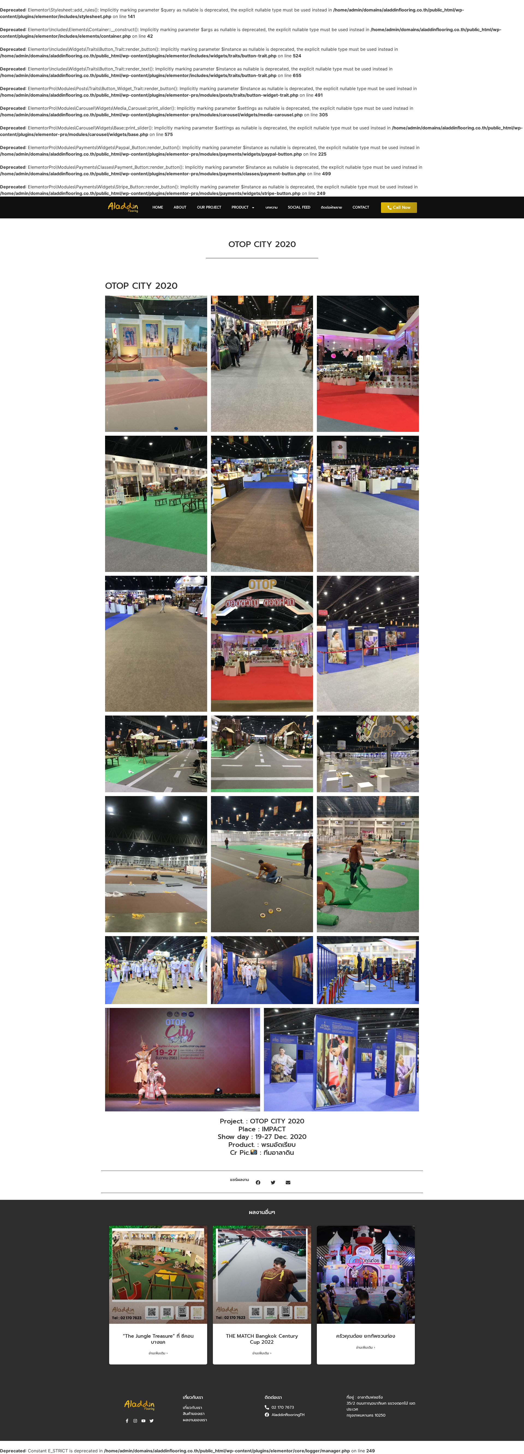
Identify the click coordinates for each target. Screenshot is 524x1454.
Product (240, 207)
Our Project (209, 207)
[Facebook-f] (127, 1421)
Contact (361, 207)
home (158, 207)
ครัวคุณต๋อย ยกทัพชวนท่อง (365, 1336)
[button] (258, 1182)
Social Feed (299, 207)
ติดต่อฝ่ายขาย (331, 207)
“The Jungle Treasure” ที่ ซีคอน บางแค (158, 1339)
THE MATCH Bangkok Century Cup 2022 (262, 1339)
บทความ (272, 207)
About (180, 207)
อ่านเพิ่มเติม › (158, 1353)
